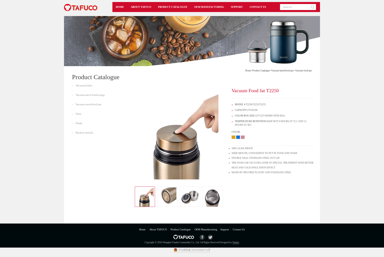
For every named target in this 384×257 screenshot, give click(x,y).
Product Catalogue (261, 70)
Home (248, 70)
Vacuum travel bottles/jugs (90, 94)
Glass (78, 113)
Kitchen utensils (84, 132)
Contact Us (238, 229)
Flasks (79, 123)
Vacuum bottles (84, 85)
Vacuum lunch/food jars (282, 70)
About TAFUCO (158, 229)
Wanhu (235, 242)
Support (225, 229)
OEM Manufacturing (206, 229)
